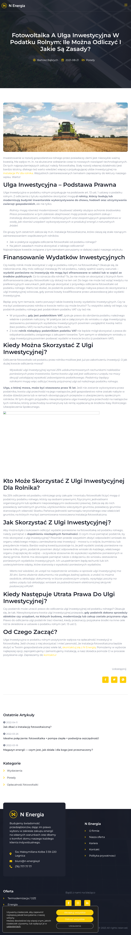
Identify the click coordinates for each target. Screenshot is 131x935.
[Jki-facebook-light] (69, 903)
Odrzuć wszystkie (75, 919)
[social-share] (105, 680)
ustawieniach (14, 926)
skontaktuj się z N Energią (79, 647)
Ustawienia (75, 925)
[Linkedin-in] (87, 903)
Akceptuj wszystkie (74, 912)
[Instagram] (78, 903)
